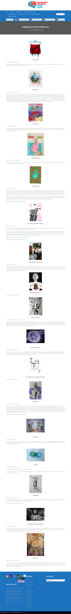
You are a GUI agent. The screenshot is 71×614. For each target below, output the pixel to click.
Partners (27, 585)
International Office (12, 14)
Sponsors (27, 587)
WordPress (10, 612)
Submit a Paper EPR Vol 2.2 (30, 592)
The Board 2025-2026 (29, 582)
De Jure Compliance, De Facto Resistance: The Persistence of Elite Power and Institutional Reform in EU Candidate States (15, 594)
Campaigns (28, 597)
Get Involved (28, 600)
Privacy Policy (28, 607)
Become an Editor (29, 601)
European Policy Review (35, 14)
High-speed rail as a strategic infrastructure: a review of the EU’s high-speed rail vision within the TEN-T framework (15, 598)
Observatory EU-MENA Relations (29, 11)
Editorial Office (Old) (29, 584)
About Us (12, 11)
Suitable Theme (23, 612)
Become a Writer (29, 603)
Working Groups (21, 14)
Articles (27, 594)
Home (7, 11)
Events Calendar (29, 589)
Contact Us (28, 605)
